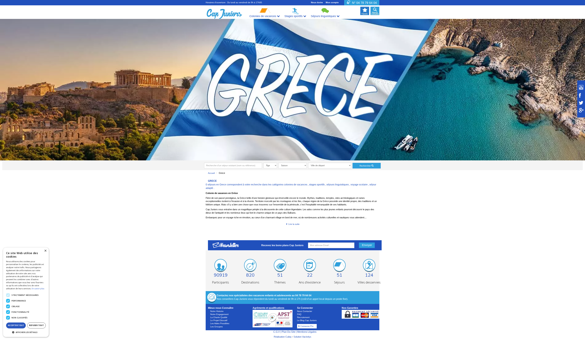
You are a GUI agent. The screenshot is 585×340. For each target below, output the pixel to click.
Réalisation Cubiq (282, 336)
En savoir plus (38, 288)
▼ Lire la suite (293, 224)
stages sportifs (317, 184)
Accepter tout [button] (16, 325)
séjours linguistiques (337, 184)
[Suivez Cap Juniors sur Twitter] (581, 103)
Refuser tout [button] (36, 325)
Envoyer (367, 245)
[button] (26, 332)
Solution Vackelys (302, 336)
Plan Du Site (288, 332)
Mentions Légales (306, 332)
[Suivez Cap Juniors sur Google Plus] (581, 110)
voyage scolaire (359, 184)
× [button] (45, 251)
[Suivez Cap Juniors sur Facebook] (581, 95)
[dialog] (26, 292)
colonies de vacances (295, 184)
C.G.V (276, 332)
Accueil (211, 173)
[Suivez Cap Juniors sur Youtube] (581, 87)
